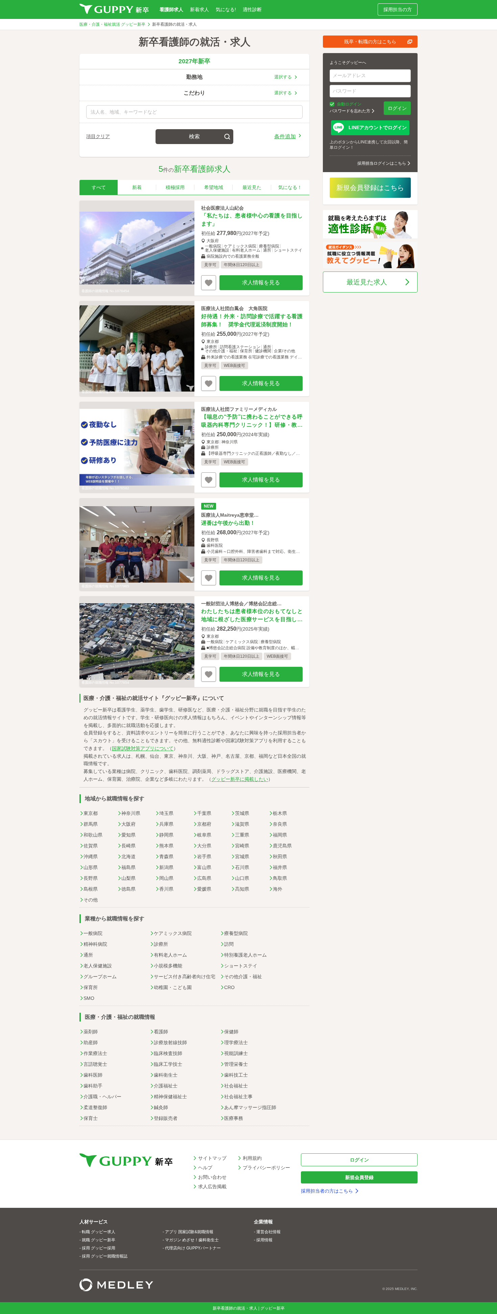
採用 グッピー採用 (98, 1248)
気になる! (226, 9)
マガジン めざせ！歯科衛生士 (192, 1240)
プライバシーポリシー (266, 1167)
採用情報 (264, 1240)
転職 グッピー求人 (98, 1231)
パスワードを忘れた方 (350, 111)
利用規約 (252, 1158)
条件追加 (285, 136)
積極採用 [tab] (175, 187)
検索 (194, 136)
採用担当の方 (397, 9)
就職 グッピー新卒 (98, 1240)
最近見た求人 (367, 282)
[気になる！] (208, 282)
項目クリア (98, 136)
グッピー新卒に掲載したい (239, 779)
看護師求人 (171, 9)
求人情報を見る (261, 282)
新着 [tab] (137, 187)
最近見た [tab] (251, 187)
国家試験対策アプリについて (142, 748)
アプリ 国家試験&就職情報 (189, 1231)
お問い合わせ (212, 1177)
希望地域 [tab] (213, 187)
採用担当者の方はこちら (327, 1191)
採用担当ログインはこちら (381, 163)
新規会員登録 (359, 1177)
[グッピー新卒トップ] (114, 9)
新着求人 (199, 9)
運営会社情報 (268, 1231)
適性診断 (252, 9)
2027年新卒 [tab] (194, 61)
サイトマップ (212, 1158)
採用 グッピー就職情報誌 (104, 1256)
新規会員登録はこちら (370, 187)
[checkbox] (332, 104)
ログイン (397, 108)
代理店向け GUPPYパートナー (193, 1248)
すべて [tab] (99, 187)
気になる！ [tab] (290, 187)
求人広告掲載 (212, 1186)
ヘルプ (205, 1167)
